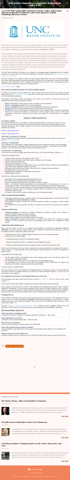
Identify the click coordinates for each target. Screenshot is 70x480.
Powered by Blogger (36, 469)
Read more (65, 416)
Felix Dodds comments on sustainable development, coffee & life (35, 4)
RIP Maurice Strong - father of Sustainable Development (23, 401)
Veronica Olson (39, 472)
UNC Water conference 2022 (14, 346)
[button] (67, 11)
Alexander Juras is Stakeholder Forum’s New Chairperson (24, 422)
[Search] (67, 3)
